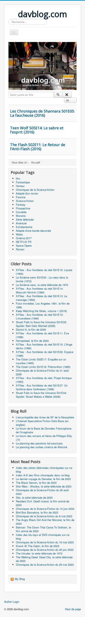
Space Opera (24, 245)
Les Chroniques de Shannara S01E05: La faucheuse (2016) (42, 113)
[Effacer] (67, 95)
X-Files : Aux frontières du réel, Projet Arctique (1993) (44, 380)
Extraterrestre (24, 227)
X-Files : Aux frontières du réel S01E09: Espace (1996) (44, 354)
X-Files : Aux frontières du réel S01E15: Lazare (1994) (44, 272)
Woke (19, 234)
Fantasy (21, 204)
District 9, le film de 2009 (31, 329)
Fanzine (20, 197)
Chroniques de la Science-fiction (35, 190)
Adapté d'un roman (27, 193)
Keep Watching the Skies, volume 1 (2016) (41, 311)
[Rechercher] (58, 95)
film (18, 178)
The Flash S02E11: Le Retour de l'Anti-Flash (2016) (37, 146)
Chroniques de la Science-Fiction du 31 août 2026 (42, 372)
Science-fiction (25, 201)
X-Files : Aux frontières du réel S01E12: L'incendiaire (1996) (39, 316)
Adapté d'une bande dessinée (33, 231)
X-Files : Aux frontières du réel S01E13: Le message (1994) (41, 298)
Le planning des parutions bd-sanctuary (39, 443)
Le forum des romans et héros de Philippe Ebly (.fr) (44, 438)
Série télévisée (25, 219)
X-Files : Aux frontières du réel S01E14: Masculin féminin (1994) (39, 290)
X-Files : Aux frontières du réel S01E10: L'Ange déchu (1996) (44, 346)
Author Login (11, 602)
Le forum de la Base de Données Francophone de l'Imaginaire (43, 430)
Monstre (21, 216)
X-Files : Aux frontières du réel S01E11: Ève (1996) (42, 335)
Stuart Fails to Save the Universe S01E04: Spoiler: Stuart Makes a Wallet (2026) (41, 395)
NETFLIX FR (23, 242)
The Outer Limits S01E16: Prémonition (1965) (43, 367)
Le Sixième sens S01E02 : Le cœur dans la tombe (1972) (42, 279)
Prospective (23, 208)
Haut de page (73, 609)
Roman (20, 249)
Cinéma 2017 (24, 238)
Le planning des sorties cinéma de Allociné (41, 447)
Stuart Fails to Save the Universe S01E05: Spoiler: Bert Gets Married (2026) (41, 324)
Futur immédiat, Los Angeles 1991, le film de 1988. (43, 305)
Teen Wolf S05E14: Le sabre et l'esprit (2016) (37, 129)
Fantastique (23, 182)
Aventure (21, 223)
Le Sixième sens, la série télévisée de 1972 (42, 285)
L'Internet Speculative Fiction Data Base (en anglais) (42, 423)
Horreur (20, 186)
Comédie (21, 212)
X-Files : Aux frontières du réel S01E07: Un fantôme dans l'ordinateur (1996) (41, 387)
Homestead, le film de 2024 (32, 341)
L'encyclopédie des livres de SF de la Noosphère (45, 417)
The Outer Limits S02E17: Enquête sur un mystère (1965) (41, 361)
